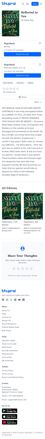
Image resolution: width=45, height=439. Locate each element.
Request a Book (8, 340)
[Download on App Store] (22, 416)
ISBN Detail (7, 347)
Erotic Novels (8, 83)
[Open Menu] (41, 4)
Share (24, 97)
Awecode (8, 435)
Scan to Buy (7, 357)
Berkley (7, 46)
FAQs (4, 314)
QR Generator (8, 360)
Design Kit (6, 320)
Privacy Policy (7, 370)
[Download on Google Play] (22, 410)
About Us (6, 310)
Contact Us (6, 317)
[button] (38, 102)
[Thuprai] (9, 4)
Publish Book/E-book (10, 327)
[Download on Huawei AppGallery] (22, 422)
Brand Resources (9, 324)
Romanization (8, 354)
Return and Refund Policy (13, 377)
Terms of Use (7, 374)
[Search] (23, 4)
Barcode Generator (10, 350)
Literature (20, 83)
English (30, 83)
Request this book (22, 54)
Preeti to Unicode (9, 344)
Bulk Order (6, 330)
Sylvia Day (28, 20)
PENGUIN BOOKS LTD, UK (14, 68)
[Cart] (28, 4)
